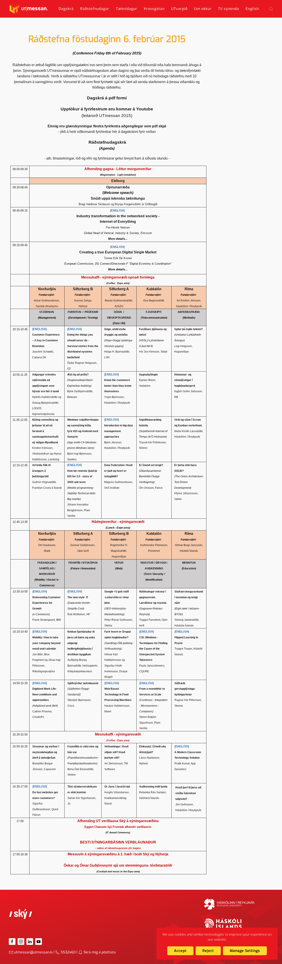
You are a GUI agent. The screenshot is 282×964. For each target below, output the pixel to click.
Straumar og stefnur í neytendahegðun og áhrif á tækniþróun (45, 752)
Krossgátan (154, 8)
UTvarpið (179, 8)
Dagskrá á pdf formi (107, 98)
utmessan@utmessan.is (33, 952)
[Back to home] (29, 9)
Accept (180, 950)
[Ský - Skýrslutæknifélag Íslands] (21, 914)
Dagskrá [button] (66, 8)
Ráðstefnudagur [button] (94, 8)
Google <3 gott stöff (117, 591)
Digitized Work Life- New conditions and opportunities (44, 694)
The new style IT (77, 597)
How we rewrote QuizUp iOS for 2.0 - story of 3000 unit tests (82, 476)
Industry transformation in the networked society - (118, 216)
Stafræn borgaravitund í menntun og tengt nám (188, 597)
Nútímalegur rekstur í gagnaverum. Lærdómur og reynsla (152, 597)
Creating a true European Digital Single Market (117, 252)
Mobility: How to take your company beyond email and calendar (46, 643)
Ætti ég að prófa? (78, 374)
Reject (208, 950)
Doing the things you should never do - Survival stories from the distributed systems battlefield (82, 346)
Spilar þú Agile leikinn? (188, 329)
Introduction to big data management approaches (118, 431)
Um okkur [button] (203, 8)
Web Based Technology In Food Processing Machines (118, 694)
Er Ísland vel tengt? (151, 465)
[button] (271, 9)
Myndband (51, 442)
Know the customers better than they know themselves (117, 386)
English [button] (252, 8)
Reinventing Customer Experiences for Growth (46, 603)
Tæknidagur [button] (126, 8)
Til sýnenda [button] (228, 8)
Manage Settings (245, 950)
